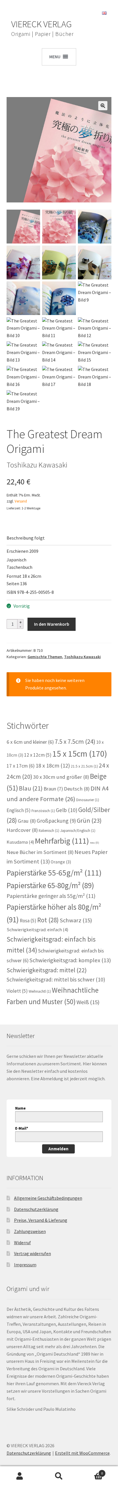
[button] (102, 105)
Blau (31, 788)
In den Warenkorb (51, 624)
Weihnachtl (40, 991)
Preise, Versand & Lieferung (40, 1220)
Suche (58, 1476)
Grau (27, 821)
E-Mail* (21, 1128)
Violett (17, 991)
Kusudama (20, 842)
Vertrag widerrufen (32, 1253)
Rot (48, 920)
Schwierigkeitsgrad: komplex (70, 960)
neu (94, 843)
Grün (89, 820)
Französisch (43, 810)
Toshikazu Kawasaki (82, 656)
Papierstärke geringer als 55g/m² (51, 895)
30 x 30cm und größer (61, 777)
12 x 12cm (38, 755)
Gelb (66, 810)
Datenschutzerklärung (36, 1209)
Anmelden (58, 1148)
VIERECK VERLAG (41, 24)
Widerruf (22, 1242)
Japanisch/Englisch (77, 830)
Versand (21, 501)
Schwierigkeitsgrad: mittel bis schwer (56, 979)
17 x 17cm (21, 766)
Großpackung (56, 820)
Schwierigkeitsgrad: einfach (37, 930)
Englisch (19, 810)
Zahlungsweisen (30, 1231)
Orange (61, 862)
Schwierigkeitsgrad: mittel (47, 970)
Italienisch (49, 830)
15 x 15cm (79, 753)
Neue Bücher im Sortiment (40, 852)
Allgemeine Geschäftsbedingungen (48, 1198)
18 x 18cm (53, 765)
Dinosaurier (87, 799)
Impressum (25, 1264)
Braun (53, 788)
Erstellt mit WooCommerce (82, 1453)
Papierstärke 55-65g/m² (54, 873)
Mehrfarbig (62, 841)
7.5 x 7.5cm (75, 741)
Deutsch (77, 788)
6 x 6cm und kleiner (30, 742)
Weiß (87, 1002)
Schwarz (76, 920)
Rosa (28, 920)
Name (20, 1108)
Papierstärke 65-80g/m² (50, 885)
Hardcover (22, 830)
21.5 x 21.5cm (84, 766)
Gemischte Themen (44, 656)
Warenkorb (91, 1471)
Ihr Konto (19, 1476)
